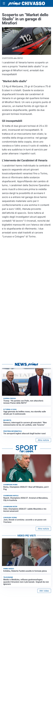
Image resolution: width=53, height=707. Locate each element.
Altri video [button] (44, 590)
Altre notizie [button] (43, 440)
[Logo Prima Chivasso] (26, 3)
